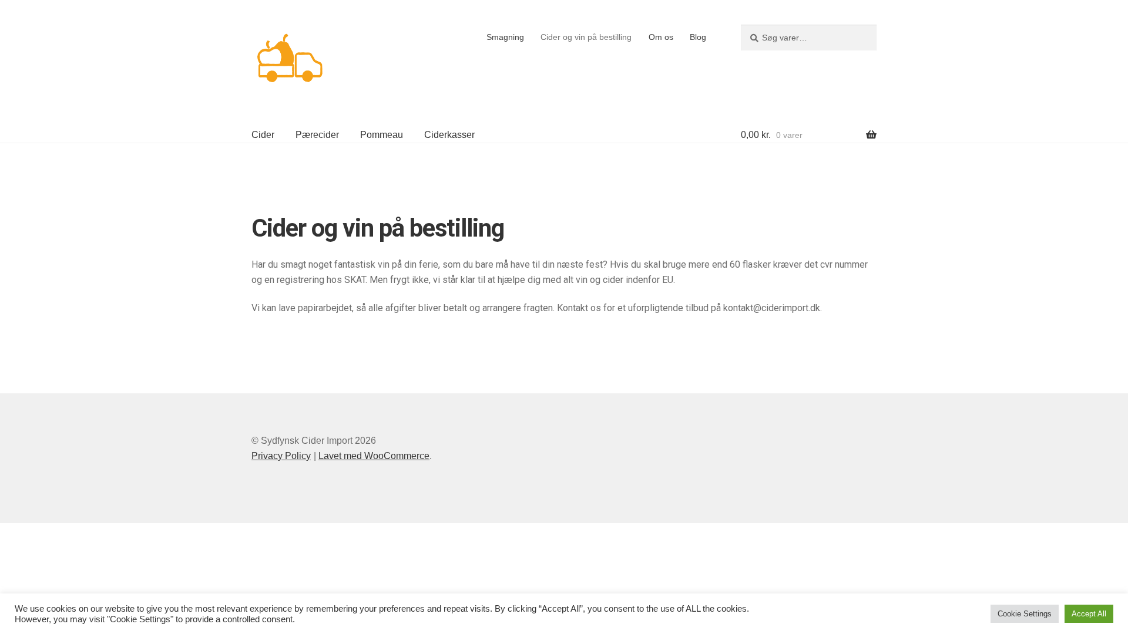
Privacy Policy (281, 456)
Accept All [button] (1089, 613)
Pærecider (317, 135)
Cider (262, 135)
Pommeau (381, 135)
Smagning (505, 37)
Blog (698, 37)
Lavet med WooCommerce (373, 456)
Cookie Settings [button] (1025, 613)
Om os (661, 37)
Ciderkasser (449, 135)
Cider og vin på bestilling (586, 37)
